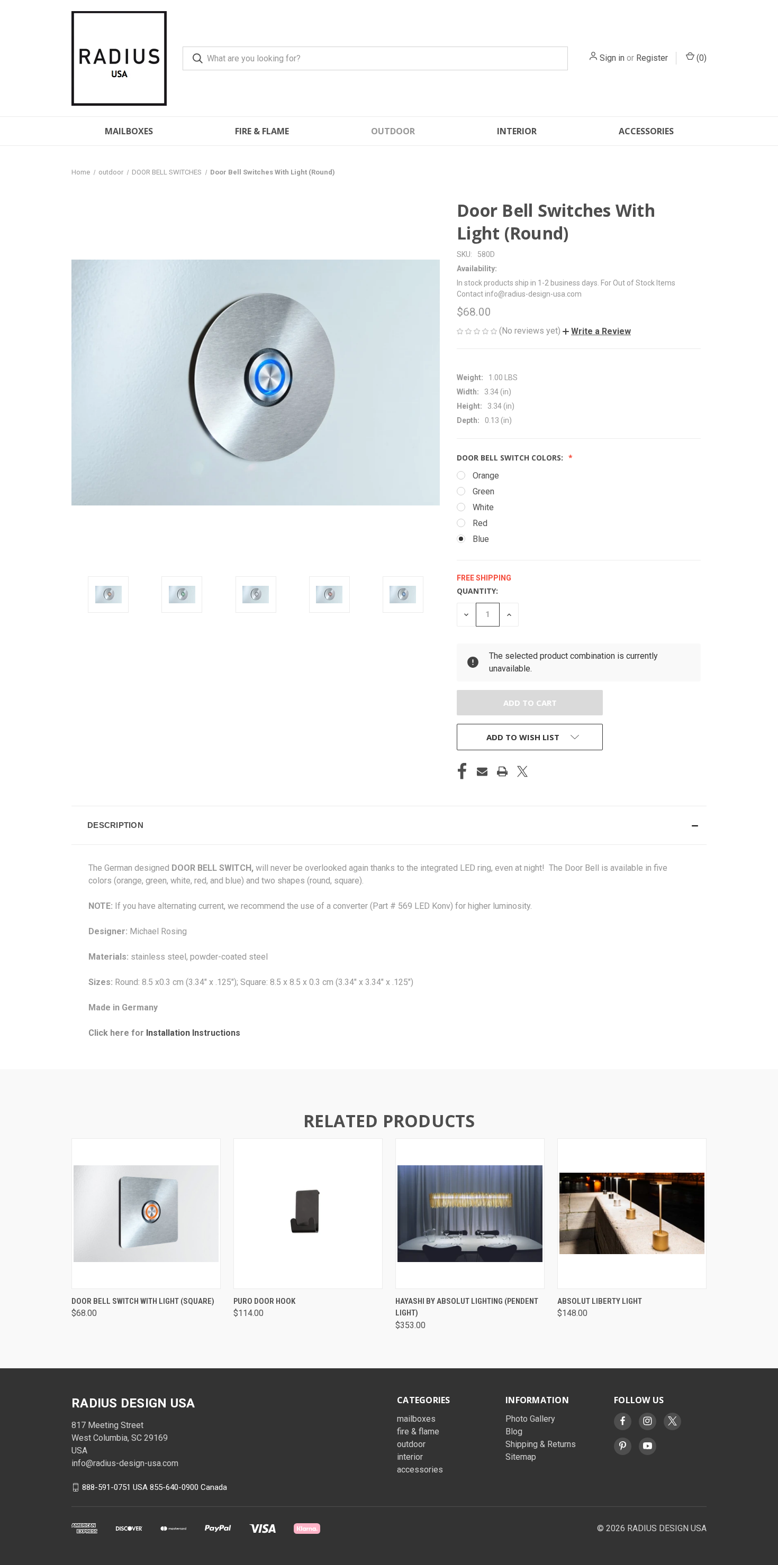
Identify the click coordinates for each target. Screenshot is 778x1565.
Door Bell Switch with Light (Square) (142, 1301)
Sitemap (520, 1457)
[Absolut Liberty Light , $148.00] (631, 1213)
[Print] (502, 771)
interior (517, 131)
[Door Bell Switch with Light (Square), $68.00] (146, 1213)
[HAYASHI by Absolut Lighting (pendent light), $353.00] (469, 1213)
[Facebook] (462, 771)
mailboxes (129, 131)
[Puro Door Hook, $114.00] (308, 1213)
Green (483, 491)
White (483, 507)
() (700, 58)
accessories (646, 131)
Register (652, 58)
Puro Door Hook (264, 1301)
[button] (597, 331)
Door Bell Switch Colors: (511, 458)
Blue (481, 539)
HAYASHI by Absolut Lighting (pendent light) (466, 1307)
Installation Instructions (193, 1033)
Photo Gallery (530, 1419)
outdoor (393, 131)
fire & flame (262, 131)
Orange (486, 476)
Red (480, 523)
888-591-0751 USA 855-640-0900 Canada (154, 1487)
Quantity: (477, 591)
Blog (513, 1431)
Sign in (612, 58)
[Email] (482, 771)
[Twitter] (522, 771)
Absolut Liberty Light (599, 1301)
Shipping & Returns (540, 1444)
